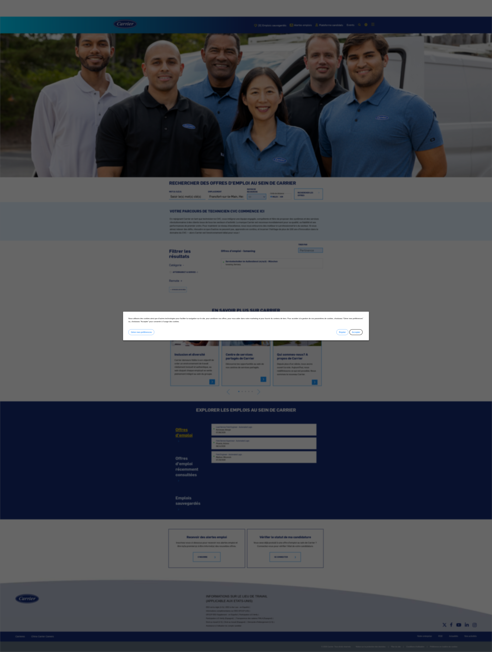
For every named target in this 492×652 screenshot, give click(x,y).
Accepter (356, 332)
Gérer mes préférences (141, 332)
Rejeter (342, 332)
